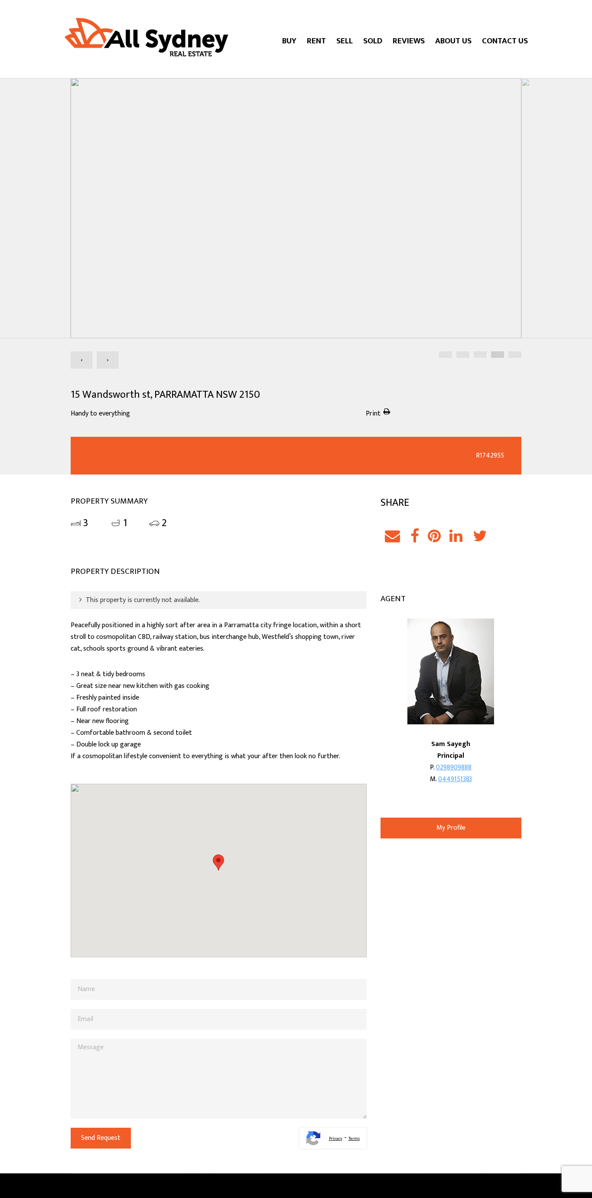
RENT (316, 41)
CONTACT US (505, 41)
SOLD (372, 41)
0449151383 (455, 779)
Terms (354, 1138)
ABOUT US (453, 41)
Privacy (335, 1138)
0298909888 (454, 767)
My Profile (450, 828)
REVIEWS (409, 41)
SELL (344, 41)
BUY (289, 41)
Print (373, 413)
